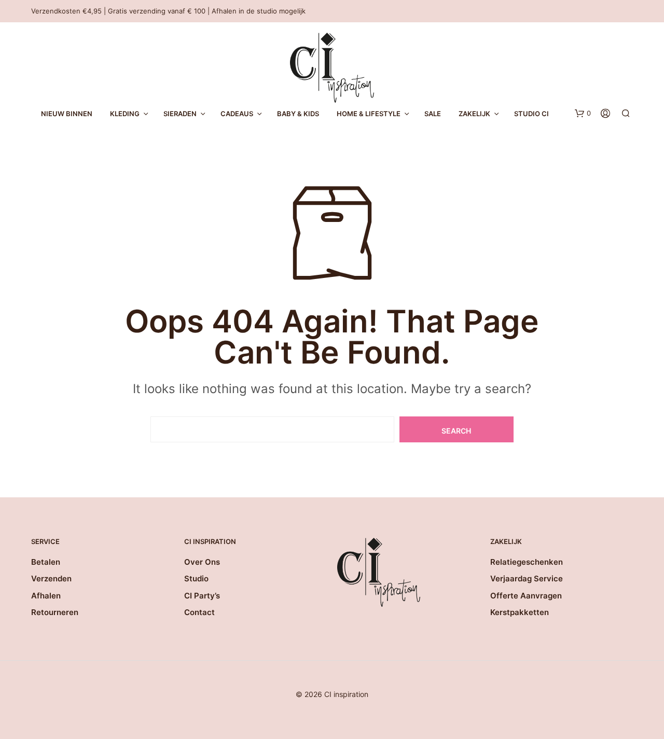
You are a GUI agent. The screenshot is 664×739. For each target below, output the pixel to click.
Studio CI (531, 113)
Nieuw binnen (66, 113)
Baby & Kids (298, 113)
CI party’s (202, 596)
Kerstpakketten (519, 612)
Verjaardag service (526, 578)
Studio (196, 578)
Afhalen (46, 596)
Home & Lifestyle (368, 113)
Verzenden (51, 578)
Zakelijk (474, 113)
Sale (432, 113)
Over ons (202, 562)
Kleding (125, 113)
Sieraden (180, 113)
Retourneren (54, 612)
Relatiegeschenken (526, 562)
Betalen (45, 562)
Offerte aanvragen (526, 596)
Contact (199, 612)
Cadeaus (236, 113)
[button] (583, 113)
